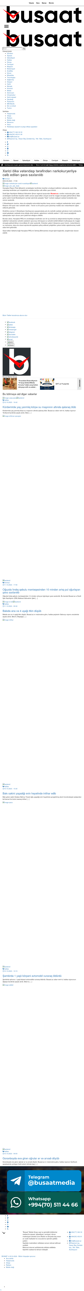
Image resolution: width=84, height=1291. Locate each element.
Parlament (10, 101)
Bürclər (51, 3)
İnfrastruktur (11, 95)
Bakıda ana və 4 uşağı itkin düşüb (22, 611)
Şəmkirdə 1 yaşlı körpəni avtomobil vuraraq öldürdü (32, 976)
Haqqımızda (11, 113)
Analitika (10, 71)
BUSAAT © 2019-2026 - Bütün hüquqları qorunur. (19, 1256)
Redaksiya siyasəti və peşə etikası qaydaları (22, 127)
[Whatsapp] (7, 151)
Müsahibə (10, 75)
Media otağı (11, 120)
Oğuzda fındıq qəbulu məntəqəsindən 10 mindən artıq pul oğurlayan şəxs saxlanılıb (41, 590)
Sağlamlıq (10, 80)
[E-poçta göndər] (9, 339)
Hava (37, 3)
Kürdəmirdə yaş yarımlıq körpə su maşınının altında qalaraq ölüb (39, 407)
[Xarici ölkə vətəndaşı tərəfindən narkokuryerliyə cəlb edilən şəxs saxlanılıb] (20, 183)
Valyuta (31, 3)
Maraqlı (9, 86)
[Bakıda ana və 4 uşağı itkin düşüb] (12, 601)
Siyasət (9, 55)
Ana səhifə (9, 1258)
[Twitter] (8, 144)
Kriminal (10, 88)
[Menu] (6, 26)
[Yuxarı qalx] (1, 1290)
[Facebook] (7, 142)
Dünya (9, 62)
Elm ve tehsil (11, 106)
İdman (9, 73)
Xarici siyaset (11, 97)
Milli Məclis (10, 104)
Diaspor (9, 82)
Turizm (9, 108)
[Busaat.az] (42, 22)
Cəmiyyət (10, 64)
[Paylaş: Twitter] (10, 324)
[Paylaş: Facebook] (11, 322)
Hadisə (9, 60)
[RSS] (7, 155)
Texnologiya (11, 77)
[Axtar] (24, 48)
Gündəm (10, 53)
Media (9, 90)
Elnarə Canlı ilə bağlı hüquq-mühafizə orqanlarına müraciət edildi (43, 165)
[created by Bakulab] (44, 1287)
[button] (10, 342)
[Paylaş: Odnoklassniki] (12, 337)
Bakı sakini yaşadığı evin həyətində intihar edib (29, 793)
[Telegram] (8, 148)
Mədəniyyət (11, 69)
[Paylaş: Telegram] (11, 332)
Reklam (9, 118)
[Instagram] (7, 146)
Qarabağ (10, 99)
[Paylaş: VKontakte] (11, 334)
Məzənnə (10, 122)
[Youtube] (8, 153)
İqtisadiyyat (11, 58)
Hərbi (9, 84)
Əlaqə (9, 116)
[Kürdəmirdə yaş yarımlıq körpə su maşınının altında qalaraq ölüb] (13, 398)
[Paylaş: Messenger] (12, 329)
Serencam (10, 93)
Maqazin (10, 66)
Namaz (44, 3)
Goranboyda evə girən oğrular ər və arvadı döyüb (31, 1158)
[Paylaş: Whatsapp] (11, 327)
